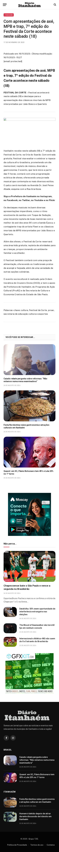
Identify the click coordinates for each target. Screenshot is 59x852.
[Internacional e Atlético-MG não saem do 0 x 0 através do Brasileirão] (10, 642)
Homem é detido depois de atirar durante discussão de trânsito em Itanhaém (35, 816)
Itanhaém (9, 15)
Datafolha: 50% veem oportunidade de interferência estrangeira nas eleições (37, 612)
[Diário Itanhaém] (29, 4)
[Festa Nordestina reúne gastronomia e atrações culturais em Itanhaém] (29, 405)
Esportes (8, 580)
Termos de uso (36, 845)
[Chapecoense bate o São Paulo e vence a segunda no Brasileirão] (29, 566)
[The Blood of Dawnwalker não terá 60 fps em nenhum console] (10, 628)
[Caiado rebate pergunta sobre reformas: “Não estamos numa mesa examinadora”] (29, 359)
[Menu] (5, 4)
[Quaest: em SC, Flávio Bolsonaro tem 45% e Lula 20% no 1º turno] (29, 452)
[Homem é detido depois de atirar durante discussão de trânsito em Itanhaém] (10, 817)
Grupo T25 (33, 839)
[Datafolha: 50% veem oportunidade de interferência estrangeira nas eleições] (10, 612)
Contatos (51, 845)
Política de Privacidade (17, 845)
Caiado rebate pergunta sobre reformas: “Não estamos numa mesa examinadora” (36, 760)
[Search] (54, 4)
